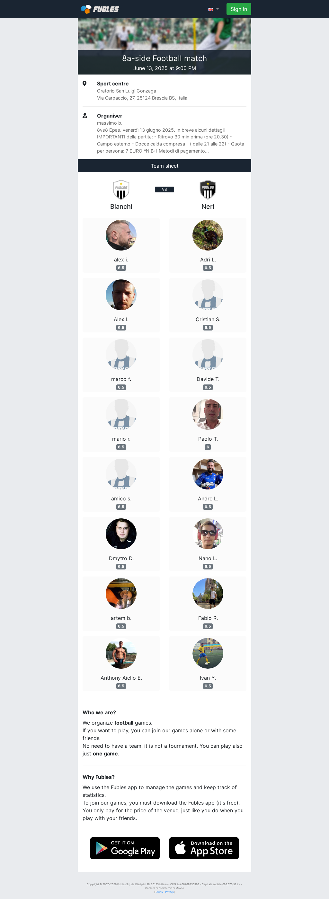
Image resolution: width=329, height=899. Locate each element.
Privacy (169, 892)
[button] (213, 9)
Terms (159, 892)
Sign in (239, 9)
